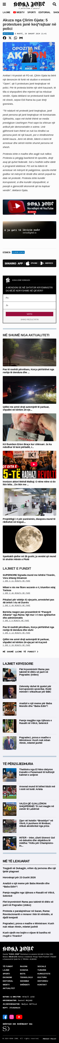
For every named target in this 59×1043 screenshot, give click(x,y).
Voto (29, 314)
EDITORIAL (44, 12)
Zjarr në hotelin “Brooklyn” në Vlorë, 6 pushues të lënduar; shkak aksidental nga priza (36, 823)
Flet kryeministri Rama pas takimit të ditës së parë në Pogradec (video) (34, 672)
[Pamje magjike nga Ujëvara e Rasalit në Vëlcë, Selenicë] (9, 726)
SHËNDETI (25, 985)
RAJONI (23, 966)
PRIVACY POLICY (49, 1039)
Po (7, 298)
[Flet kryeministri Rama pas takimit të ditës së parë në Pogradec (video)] (9, 674)
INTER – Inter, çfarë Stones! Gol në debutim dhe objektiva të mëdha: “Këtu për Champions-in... (37, 841)
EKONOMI (7, 977)
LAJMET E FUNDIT (17, 568)
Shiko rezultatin (30, 319)
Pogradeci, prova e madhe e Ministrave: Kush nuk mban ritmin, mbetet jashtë (35, 740)
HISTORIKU (42, 981)
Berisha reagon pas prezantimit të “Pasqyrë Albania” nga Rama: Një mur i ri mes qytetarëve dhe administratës (29, 615)
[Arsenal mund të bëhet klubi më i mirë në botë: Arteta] (9, 792)
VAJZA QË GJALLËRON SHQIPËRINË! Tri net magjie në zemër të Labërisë (36, 806)
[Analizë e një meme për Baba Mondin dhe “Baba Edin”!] (9, 709)
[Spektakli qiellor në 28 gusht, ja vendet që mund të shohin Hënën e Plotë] (29, 539)
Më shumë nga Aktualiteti (26, 335)
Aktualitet (8, 34)
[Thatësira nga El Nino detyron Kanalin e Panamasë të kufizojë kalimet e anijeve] (9, 775)
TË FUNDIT (8, 966)
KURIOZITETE (43, 974)
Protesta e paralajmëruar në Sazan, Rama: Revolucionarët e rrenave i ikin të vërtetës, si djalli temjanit (28, 914)
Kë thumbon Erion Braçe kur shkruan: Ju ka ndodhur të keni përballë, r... (27, 446)
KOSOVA (24, 970)
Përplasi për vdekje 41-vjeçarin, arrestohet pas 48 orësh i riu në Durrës (28, 601)
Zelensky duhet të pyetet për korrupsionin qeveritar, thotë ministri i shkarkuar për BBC (35, 689)
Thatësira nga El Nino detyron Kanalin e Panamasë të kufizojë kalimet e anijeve (36, 772)
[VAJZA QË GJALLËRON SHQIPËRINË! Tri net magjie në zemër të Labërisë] (9, 809)
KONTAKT (42, 985)
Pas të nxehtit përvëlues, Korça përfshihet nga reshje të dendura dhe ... (28, 371)
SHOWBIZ (24, 981)
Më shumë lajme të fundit (20, 651)
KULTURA (42, 977)
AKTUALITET (9, 988)
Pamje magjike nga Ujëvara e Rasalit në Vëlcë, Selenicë (35, 721)
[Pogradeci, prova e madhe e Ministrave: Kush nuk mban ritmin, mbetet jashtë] (9, 743)
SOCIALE (41, 966)
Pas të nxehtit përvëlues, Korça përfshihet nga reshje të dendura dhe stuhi (28, 628)
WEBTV (20, 12)
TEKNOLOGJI (26, 977)
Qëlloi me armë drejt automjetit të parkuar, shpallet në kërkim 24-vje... (26, 408)
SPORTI (31, 12)
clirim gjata (18, 252)
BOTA (22, 974)
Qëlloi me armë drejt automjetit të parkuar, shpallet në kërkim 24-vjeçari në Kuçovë (26, 641)
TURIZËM (41, 970)
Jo (7, 305)
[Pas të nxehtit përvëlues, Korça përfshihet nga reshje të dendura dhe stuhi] (29, 352)
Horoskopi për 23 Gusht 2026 (19, 877)
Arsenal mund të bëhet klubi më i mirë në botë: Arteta (37, 788)
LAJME (6, 12)
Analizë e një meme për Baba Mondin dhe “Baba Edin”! (35, 704)
